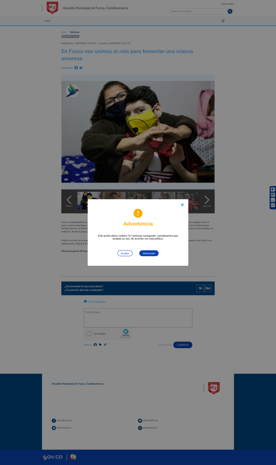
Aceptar (125, 253)
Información (149, 253)
